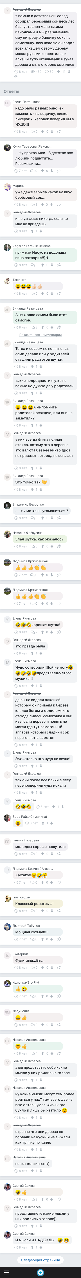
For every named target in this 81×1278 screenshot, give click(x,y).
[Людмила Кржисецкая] (8, 562)
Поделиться (16, 75)
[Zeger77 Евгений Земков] (8, 247)
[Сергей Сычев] (8, 1187)
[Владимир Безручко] (8, 505)
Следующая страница (40, 1260)
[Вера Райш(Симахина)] (8, 818)
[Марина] (8, 187)
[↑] (59, 71)
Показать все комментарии (40, 335)
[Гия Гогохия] (8, 898)
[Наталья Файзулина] (8, 534)
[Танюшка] (8, 281)
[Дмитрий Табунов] (8, 927)
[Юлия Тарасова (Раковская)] (8, 147)
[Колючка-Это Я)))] (8, 983)
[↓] (68, 71)
